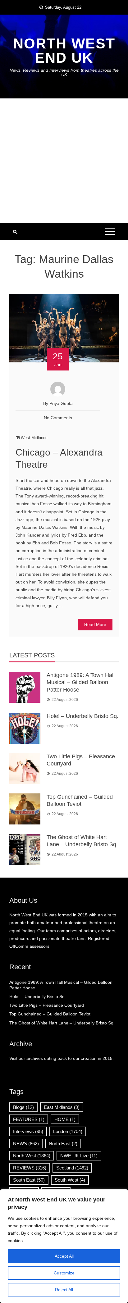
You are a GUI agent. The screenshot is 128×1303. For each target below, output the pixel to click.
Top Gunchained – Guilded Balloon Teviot (49, 1013)
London (67, 1131)
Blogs (23, 1107)
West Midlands (34, 437)
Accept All (64, 1256)
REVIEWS (29, 1167)
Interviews (28, 1131)
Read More (95, 624)
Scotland (72, 1167)
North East (63, 1143)
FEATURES (28, 1119)
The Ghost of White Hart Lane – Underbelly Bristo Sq (61, 1022)
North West (31, 1155)
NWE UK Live (79, 1155)
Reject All (64, 1289)
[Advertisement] (64, 161)
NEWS (26, 1143)
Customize (64, 1272)
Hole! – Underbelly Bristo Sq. (82, 716)
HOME (64, 1119)
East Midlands (62, 1107)
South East (29, 1180)
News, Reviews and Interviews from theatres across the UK (64, 72)
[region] (64, 1246)
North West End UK (64, 50)
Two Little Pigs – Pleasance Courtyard (46, 1005)
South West (70, 1180)
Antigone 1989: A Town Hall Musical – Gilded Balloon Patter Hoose (81, 682)
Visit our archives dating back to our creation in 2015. (61, 1058)
